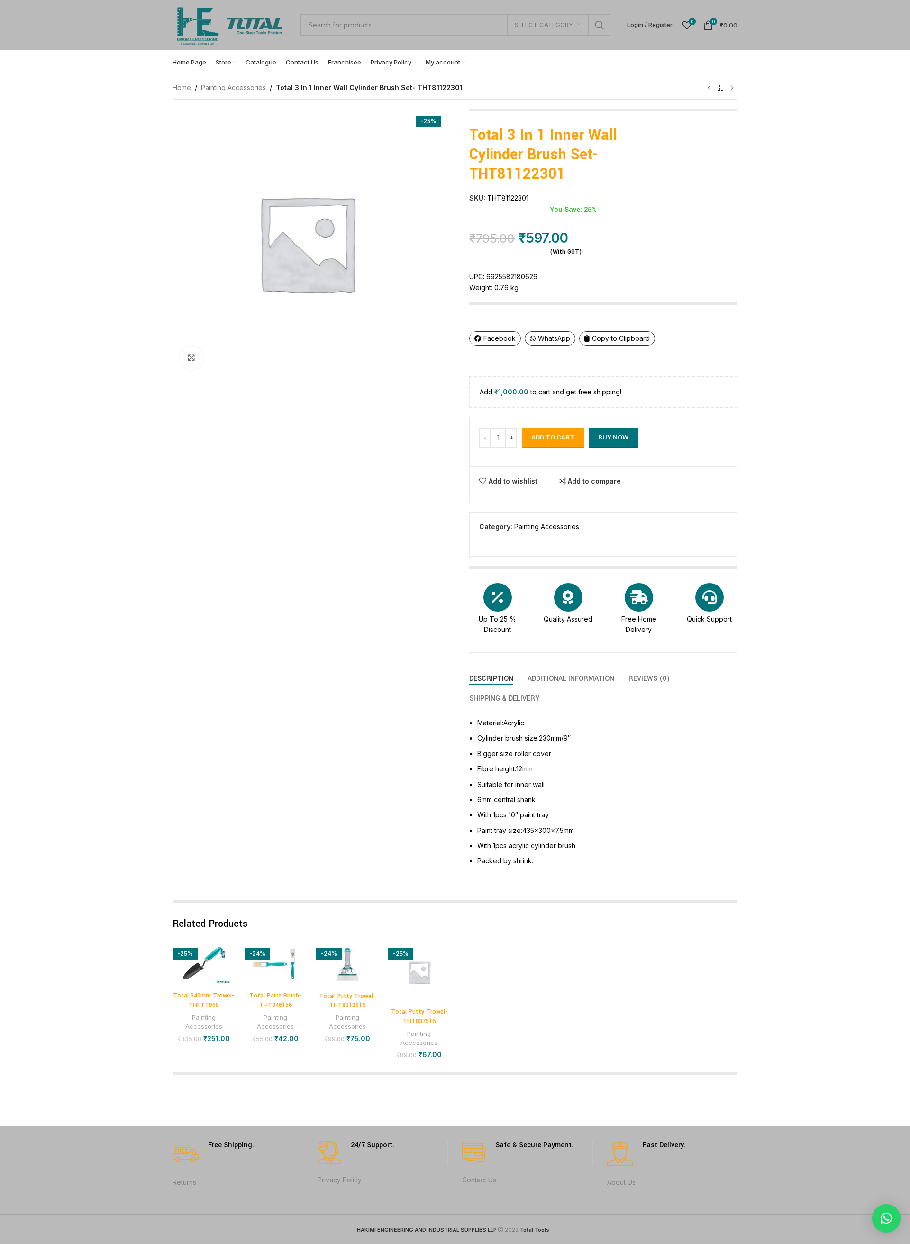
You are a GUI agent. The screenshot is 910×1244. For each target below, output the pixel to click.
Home (182, 87)
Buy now (613, 437)
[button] (886, 1218)
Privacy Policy (340, 1180)
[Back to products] (720, 88)
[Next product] (731, 88)
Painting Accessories (233, 87)
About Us (621, 1182)
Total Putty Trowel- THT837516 (419, 1016)
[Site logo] (232, 24)
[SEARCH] (599, 25)
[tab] (491, 678)
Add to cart (552, 437)
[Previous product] (709, 88)
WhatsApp (554, 338)
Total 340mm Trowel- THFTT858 (203, 1000)
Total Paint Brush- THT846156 (275, 1000)
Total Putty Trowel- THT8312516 (347, 1001)
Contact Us (479, 1180)
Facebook (499, 338)
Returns (184, 1182)
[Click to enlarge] (191, 358)
